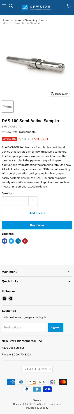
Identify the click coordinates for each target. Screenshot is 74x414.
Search (37, 400)
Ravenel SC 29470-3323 (16, 354)
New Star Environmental (20, 132)
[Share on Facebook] (4, 241)
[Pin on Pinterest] (25, 241)
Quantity (7, 193)
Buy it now (37, 225)
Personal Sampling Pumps (30, 20)
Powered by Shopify (37, 407)
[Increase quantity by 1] (33, 201)
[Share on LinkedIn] (18, 241)
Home (6, 20)
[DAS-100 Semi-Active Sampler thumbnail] (7, 106)
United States (35, 369)
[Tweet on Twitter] (11, 241)
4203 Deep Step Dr (13, 347)
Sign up (55, 327)
